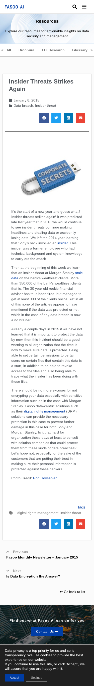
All (9, 50)
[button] (88, 6)
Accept (14, 678)
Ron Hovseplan (45, 478)
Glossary (79, 50)
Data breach (23, 106)
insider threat (70, 513)
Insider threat (45, 106)
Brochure (26, 50)
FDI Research (53, 50)
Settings (36, 678)
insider (62, 243)
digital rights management (44, 411)
